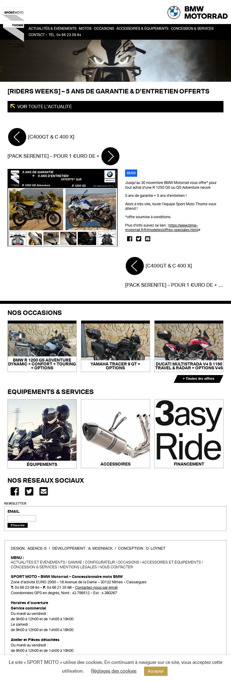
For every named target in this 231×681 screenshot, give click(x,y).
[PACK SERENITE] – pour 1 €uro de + (54, 156)
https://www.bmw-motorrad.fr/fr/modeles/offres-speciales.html (161, 227)
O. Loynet (155, 548)
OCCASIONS (104, 28)
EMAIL (14, 511)
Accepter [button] (156, 671)
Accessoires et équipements (171, 562)
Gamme (75, 562)
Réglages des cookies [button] (114, 670)
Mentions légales (78, 567)
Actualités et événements (38, 562)
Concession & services (192, 28)
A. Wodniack (100, 548)
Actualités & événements (52, 28)
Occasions (128, 562)
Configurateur (100, 562)
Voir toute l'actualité (44, 106)
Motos (85, 28)
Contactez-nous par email (96, 587)
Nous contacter (116, 567)
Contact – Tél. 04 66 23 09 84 (55, 35)
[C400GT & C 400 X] (50, 137)
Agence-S (37, 548)
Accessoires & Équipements (142, 28)
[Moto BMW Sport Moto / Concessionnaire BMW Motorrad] (13, 27)
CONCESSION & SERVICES (34, 567)
